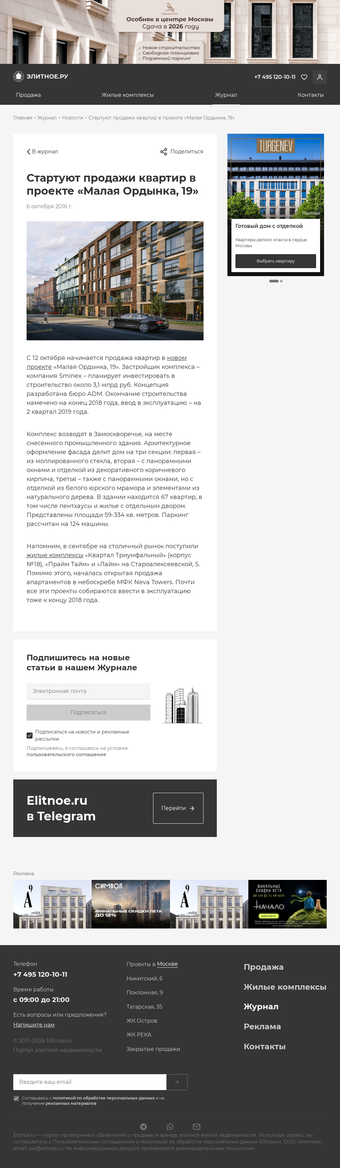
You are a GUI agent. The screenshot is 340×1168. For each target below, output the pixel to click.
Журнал (226, 95)
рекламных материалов (70, 1103)
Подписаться (88, 712)
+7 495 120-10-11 (40, 974)
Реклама (262, 1026)
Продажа (28, 95)
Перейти (173, 808)
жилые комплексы (55, 555)
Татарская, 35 (144, 1007)
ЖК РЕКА (139, 1035)
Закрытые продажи (153, 1049)
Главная (22, 118)
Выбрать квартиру (278, 260)
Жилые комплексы (128, 95)
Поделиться (187, 151)
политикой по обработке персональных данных (104, 1097)
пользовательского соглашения (66, 754)
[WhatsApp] (170, 1127)
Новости (72, 118)
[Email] (197, 1127)
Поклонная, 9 (145, 993)
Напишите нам (34, 1025)
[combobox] (167, 964)
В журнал (45, 151)
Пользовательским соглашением (94, 1142)
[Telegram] (143, 1127)
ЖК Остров (142, 1021)
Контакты (311, 95)
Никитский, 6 (145, 979)
